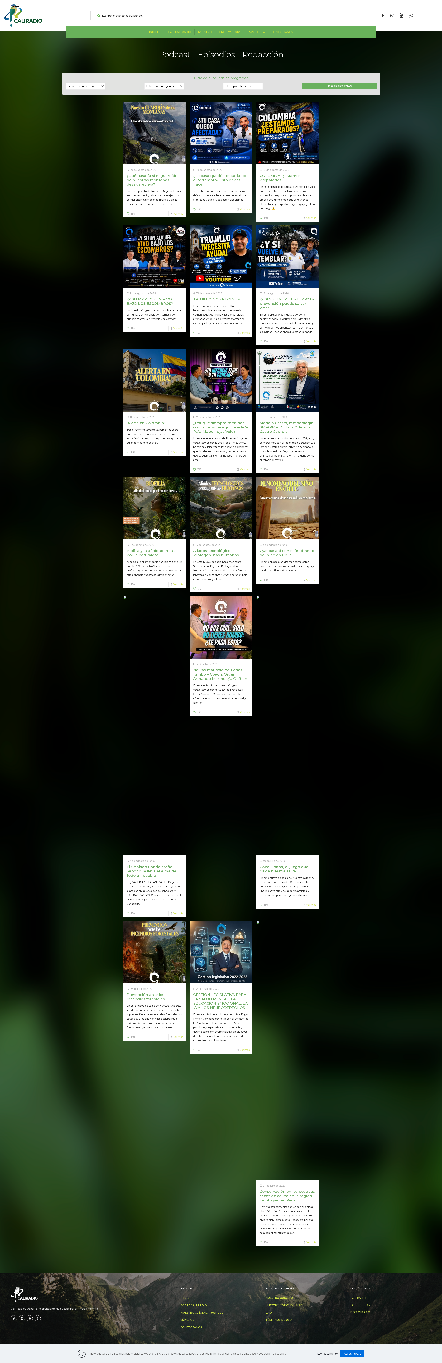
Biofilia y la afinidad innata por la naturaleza (152, 553)
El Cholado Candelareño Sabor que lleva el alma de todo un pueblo (151, 871)
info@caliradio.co (360, 1312)
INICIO (185, 1298)
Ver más (178, 213)
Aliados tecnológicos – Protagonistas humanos (216, 553)
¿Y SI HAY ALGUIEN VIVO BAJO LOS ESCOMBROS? (150, 301)
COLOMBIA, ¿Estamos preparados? (280, 178)
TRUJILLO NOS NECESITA (216, 299)
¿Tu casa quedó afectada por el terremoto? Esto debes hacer (220, 180)
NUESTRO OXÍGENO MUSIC (284, 1305)
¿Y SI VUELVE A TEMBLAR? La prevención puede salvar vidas (287, 303)
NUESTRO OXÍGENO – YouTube (202, 1312)
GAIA (269, 1312)
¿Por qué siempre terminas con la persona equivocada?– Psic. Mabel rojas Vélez (220, 427)
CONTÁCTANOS (191, 1327)
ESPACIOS (187, 1319)
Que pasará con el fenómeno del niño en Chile (287, 553)
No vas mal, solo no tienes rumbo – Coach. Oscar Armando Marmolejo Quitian (220, 674)
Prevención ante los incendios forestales (146, 996)
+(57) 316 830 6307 (361, 1305)
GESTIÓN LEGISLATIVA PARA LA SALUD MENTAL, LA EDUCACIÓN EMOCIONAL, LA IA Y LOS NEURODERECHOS (220, 1001)
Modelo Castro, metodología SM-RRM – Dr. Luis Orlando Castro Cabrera (286, 427)
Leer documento (327, 1353)
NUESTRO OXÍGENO (279, 1298)
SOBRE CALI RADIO (194, 1305)
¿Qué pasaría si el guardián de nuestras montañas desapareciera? (152, 180)
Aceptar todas (352, 1353)
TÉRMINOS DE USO (279, 1319)
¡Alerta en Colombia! (146, 423)
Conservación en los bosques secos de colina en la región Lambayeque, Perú (287, 1195)
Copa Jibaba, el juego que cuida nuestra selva (284, 869)
